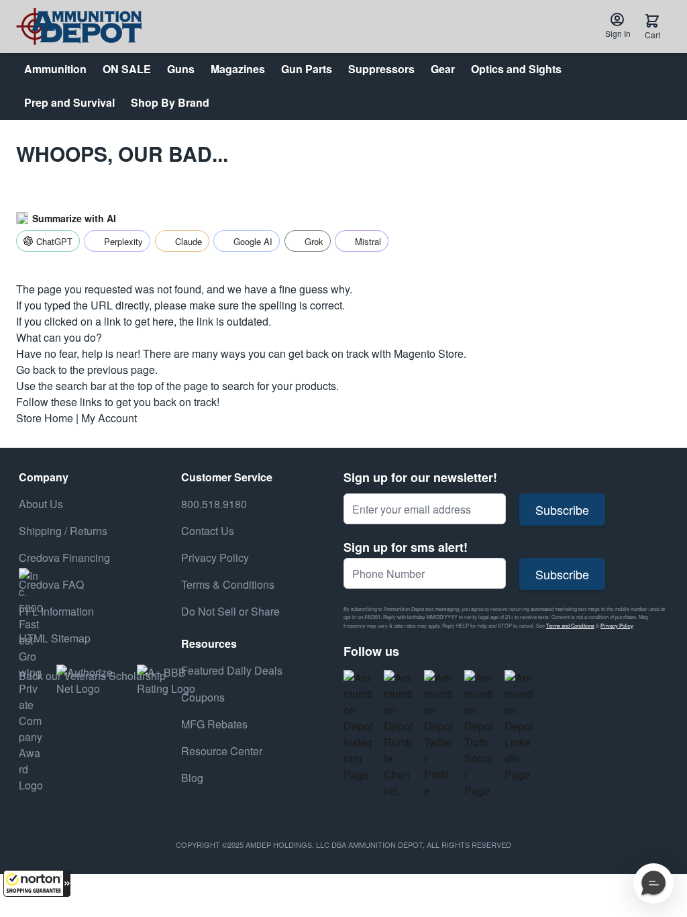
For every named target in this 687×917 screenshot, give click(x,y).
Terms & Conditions (227, 584)
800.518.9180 (214, 504)
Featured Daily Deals (231, 670)
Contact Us (207, 530)
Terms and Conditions (570, 625)
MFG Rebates (214, 724)
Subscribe (562, 509)
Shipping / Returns (63, 530)
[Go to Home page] (79, 26)
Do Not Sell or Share (230, 611)
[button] (36, 883)
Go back (36, 369)
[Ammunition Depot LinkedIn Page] (519, 726)
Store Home (44, 418)
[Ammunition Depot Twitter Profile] (439, 734)
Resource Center (221, 751)
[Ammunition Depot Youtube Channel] (398, 734)
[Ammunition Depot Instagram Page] (358, 726)
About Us (41, 504)
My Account (109, 418)
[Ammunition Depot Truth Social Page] (479, 734)
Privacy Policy (616, 625)
